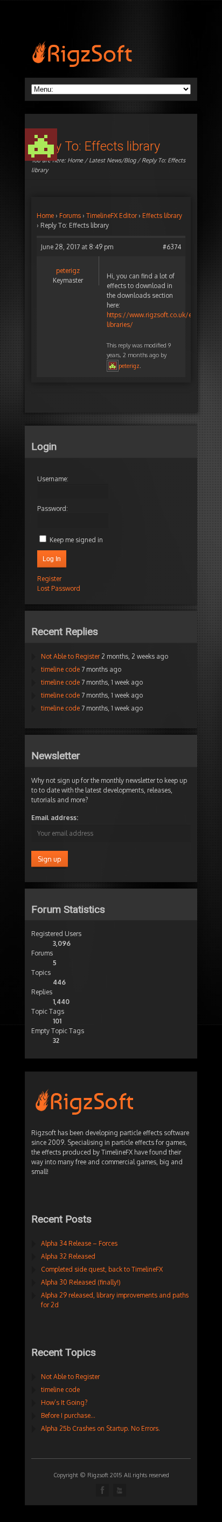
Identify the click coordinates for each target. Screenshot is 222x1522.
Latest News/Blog (112, 160)
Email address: (54, 818)
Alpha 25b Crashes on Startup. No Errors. (100, 1428)
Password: (52, 508)
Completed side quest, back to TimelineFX (102, 1269)
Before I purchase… (68, 1415)
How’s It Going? (64, 1402)
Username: (52, 479)
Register (49, 579)
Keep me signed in (76, 540)
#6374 (172, 247)
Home (75, 160)
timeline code (60, 669)
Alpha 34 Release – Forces (79, 1243)
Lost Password (58, 588)
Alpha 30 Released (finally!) (81, 1282)
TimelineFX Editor (111, 215)
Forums (70, 215)
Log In (52, 559)
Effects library (162, 215)
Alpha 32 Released (68, 1256)
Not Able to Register (70, 656)
